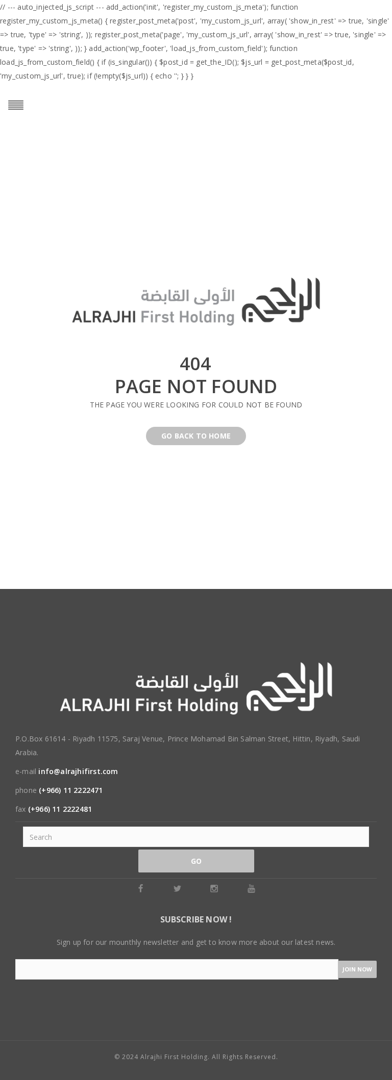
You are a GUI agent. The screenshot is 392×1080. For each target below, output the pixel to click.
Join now (357, 969)
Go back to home (196, 436)
